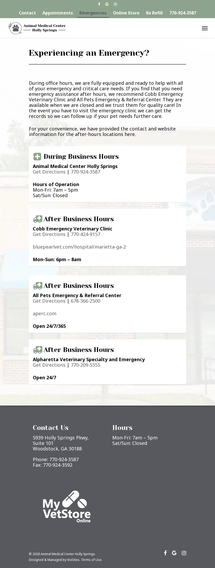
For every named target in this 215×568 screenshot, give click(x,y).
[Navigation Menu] (205, 28)
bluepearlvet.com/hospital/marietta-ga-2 (79, 247)
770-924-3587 (182, 13)
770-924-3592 (57, 465)
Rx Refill (154, 13)
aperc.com (44, 313)
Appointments (57, 13)
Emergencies (92, 13)
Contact (27, 13)
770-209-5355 (85, 365)
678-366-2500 (85, 301)
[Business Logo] (36, 28)
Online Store (126, 13)
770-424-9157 (85, 234)
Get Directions (49, 172)
